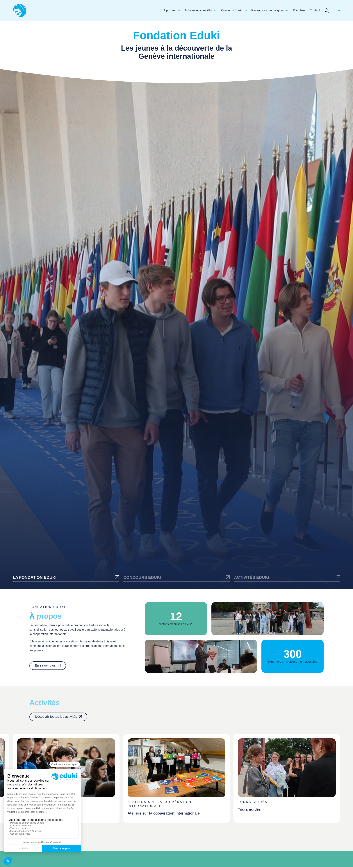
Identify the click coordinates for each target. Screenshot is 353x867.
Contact (315, 10)
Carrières (299, 10)
